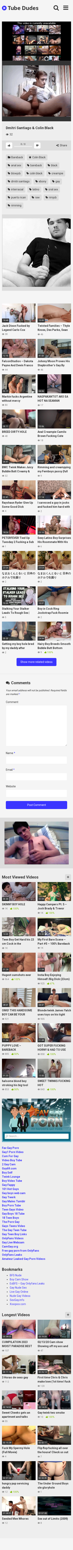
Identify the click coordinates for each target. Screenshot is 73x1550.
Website (11, 786)
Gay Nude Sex (18, 1287)
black (53, 165)
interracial (17, 189)
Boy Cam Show (19, 1279)
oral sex (53, 189)
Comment (12, 702)
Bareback (17, 157)
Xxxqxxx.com (18, 1304)
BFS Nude (16, 1275)
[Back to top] (66, 1542)
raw (37, 197)
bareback (36, 165)
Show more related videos (36, 661)
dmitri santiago (20, 181)
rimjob (52, 197)
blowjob (16, 173)
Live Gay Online (19, 1291)
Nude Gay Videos (20, 1295)
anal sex (16, 165)
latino (35, 189)
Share (63, 145)
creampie (57, 173)
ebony (42, 181)
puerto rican (18, 197)
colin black (35, 173)
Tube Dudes (22, 8)
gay (57, 181)
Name (10, 753)
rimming (16, 205)
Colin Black (39, 157)
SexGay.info (17, 1300)
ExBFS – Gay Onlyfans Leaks (27, 1283)
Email (10, 769)
